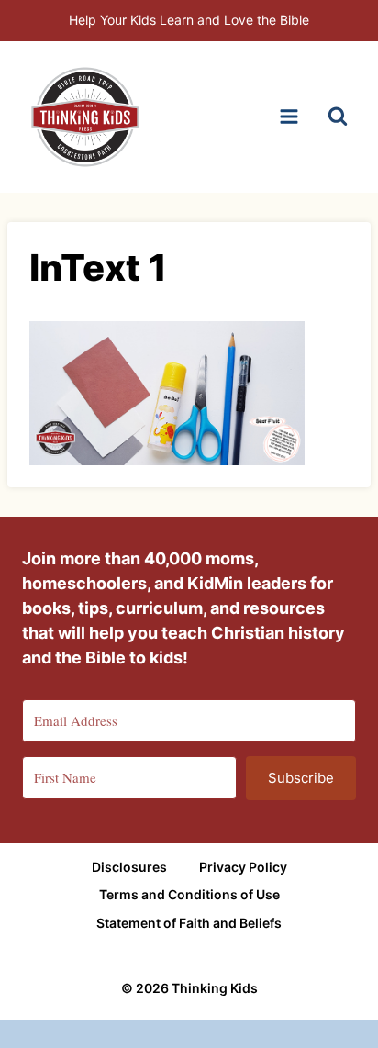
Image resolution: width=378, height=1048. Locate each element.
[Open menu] (288, 117)
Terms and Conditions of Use (189, 894)
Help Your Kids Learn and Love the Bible (189, 20)
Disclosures (129, 867)
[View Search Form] (338, 117)
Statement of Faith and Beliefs (189, 923)
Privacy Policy (243, 867)
